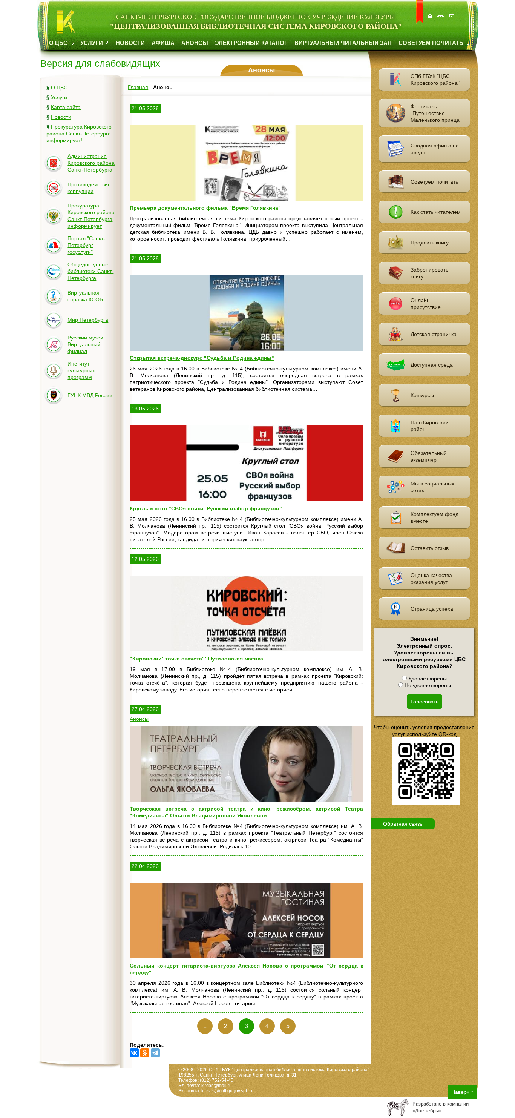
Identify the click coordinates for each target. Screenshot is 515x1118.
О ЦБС (59, 43)
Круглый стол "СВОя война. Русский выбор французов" (206, 508)
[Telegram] (155, 1052)
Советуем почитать (432, 43)
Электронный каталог (251, 43)
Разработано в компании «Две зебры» (440, 1107)
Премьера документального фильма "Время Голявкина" (205, 208)
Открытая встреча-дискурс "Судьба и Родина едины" (202, 358)
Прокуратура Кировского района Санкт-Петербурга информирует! (79, 133)
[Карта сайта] (441, 12)
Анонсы (194, 43)
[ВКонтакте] (134, 1052)
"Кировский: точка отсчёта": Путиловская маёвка (196, 659)
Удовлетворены (427, 679)
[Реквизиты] (452, 12)
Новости (130, 43)
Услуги (92, 43)
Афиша (163, 43)
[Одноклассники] (144, 1052)
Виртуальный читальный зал (343, 43)
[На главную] (430, 12)
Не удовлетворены (427, 685)
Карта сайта (66, 107)
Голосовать (424, 702)
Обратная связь (402, 824)
